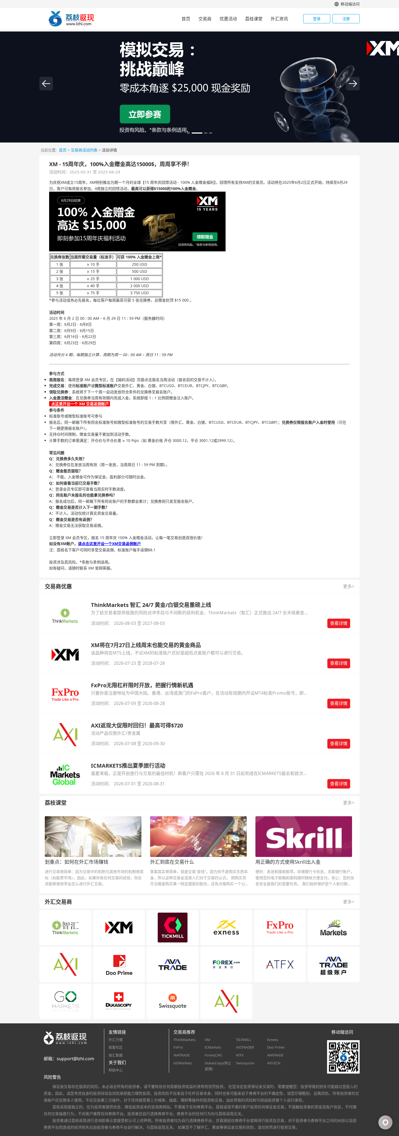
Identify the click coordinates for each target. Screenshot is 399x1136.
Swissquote (245, 1063)
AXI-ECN (273, 1063)
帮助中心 (116, 1070)
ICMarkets (213, 1047)
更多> (348, 586)
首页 (186, 19)
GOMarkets (182, 1063)
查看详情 (338, 623)
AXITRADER (245, 1047)
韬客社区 (116, 1047)
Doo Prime (275, 1047)
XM (207, 1039)
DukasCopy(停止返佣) (218, 1066)
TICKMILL (243, 1039)
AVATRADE (181, 1055)
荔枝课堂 (253, 19)
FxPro (178, 1047)
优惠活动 (228, 19)
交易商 (204, 19)
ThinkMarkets (184, 1039)
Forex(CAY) (213, 1055)
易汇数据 (116, 1055)
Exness (272, 1039)
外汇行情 (116, 1039)
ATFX (240, 1055)
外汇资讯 (279, 19)
